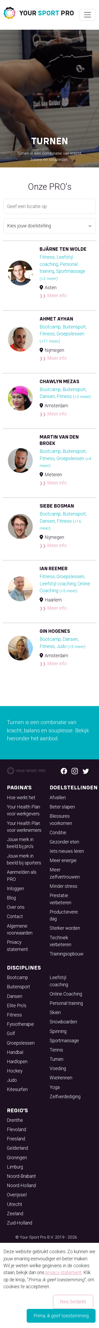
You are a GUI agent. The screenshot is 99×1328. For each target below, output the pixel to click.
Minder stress (63, 886)
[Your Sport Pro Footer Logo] (26, 770)
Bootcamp (17, 977)
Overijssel (17, 1194)
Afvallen (58, 797)
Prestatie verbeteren (60, 899)
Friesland (16, 1138)
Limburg (15, 1167)
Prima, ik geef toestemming (61, 1315)
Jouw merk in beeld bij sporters (24, 859)
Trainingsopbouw (66, 954)
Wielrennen (61, 1077)
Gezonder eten (64, 842)
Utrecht (14, 1204)
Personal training (66, 1003)
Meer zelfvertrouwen (65, 873)
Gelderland (17, 1148)
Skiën (55, 1012)
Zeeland (15, 1213)
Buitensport (18, 986)
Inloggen (15, 888)
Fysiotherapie (20, 1024)
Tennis (56, 1050)
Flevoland (16, 1129)
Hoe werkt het (21, 797)
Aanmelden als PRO (21, 876)
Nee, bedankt (73, 1301)
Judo (12, 1080)
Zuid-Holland (19, 1223)
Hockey (14, 1071)
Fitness (14, 1015)
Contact (15, 916)
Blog (11, 898)
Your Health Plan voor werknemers (24, 827)
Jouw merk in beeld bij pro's (20, 843)
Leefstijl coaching (59, 981)
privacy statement (63, 1272)
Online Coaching (66, 994)
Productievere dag (64, 915)
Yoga (55, 1087)
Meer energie (63, 860)
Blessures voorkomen (61, 820)
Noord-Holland (21, 1185)
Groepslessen (21, 1043)
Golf (11, 1033)
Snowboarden (63, 1021)
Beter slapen (62, 807)
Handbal (15, 1052)
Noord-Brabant (21, 1176)
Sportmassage (64, 1040)
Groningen (17, 1157)
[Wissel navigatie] (87, 15)
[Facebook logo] (64, 770)
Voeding (58, 1068)
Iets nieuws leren (67, 851)
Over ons (16, 907)
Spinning (58, 1031)
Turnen (56, 1059)
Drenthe (15, 1120)
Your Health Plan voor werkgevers (23, 810)
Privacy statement (17, 946)
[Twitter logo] (86, 770)
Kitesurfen (17, 1089)
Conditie (58, 832)
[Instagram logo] (75, 770)
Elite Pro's (16, 1005)
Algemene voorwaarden (19, 929)
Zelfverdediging (65, 1096)
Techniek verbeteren (60, 941)
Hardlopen (17, 1061)
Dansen (14, 996)
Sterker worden (65, 928)
